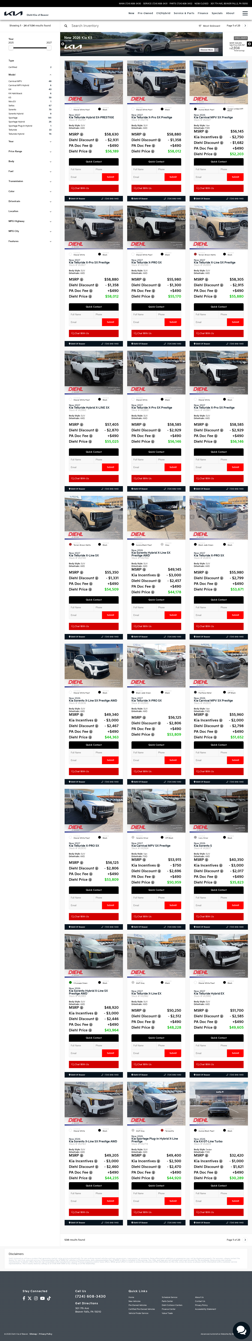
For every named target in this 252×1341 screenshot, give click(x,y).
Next (249, 44)
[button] (120, 81)
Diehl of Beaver (77, 199)
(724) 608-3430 (90, 1296)
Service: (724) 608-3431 (155, 4)
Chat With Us (81, 188)
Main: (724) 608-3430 (130, 4)
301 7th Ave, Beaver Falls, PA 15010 (229, 4)
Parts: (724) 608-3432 (181, 4)
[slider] (11, 47)
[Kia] (13, 13)
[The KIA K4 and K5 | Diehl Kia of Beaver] (156, 44)
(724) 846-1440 (112, 199)
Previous (62, 44)
